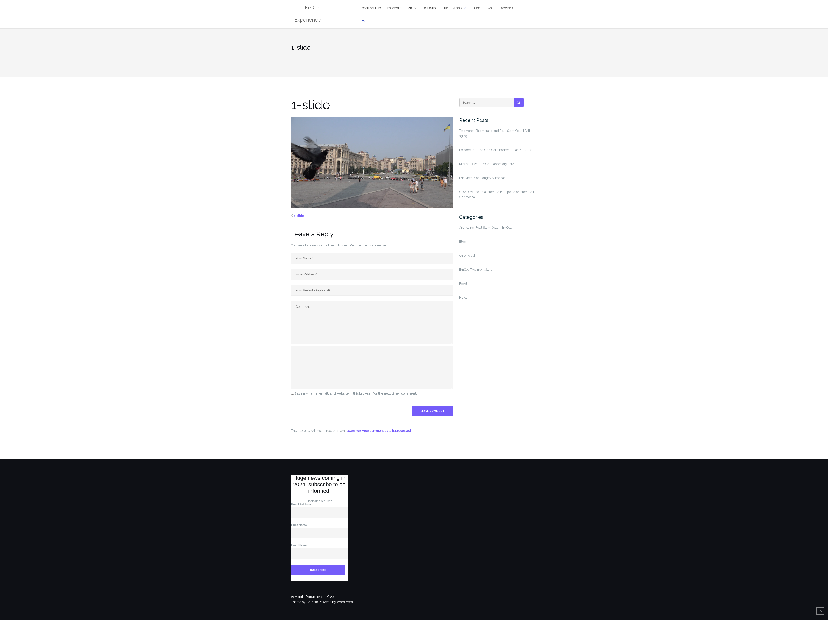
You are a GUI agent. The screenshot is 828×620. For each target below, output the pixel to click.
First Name (299, 525)
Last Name (299, 545)
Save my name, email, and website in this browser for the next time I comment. (356, 393)
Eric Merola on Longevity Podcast (482, 178)
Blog (476, 8)
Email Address (302, 504)
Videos (412, 8)
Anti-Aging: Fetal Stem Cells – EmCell (485, 227)
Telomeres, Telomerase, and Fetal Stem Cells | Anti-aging (495, 133)
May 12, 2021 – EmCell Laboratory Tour (486, 164)
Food (463, 283)
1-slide (299, 216)
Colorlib (312, 602)
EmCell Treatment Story (475, 269)
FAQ (489, 8)
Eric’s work (506, 8)
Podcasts (394, 8)
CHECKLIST (430, 8)
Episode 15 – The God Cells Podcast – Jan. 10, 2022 (495, 150)
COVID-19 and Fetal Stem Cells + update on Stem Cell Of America (496, 194)
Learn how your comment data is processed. (378, 430)
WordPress (345, 602)
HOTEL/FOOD (453, 8)
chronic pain (468, 255)
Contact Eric (371, 8)
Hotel (463, 297)
